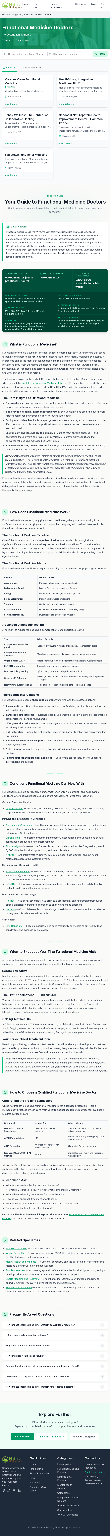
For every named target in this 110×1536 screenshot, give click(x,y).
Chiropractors (64, 1510)
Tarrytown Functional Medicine (26, 154)
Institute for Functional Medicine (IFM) (42, 383)
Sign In (103, 6)
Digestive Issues (14, 808)
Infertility (10, 884)
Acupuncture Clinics (68, 1505)
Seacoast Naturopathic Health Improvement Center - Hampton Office (81, 119)
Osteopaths (63, 1492)
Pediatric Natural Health (19, 1287)
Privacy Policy (91, 1476)
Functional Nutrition (16, 1248)
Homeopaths (64, 1464)
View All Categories (84, 1436)
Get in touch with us (96, 1472)
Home (25, 4)
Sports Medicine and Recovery (22, 1278)
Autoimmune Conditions (19, 825)
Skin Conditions (14, 925)
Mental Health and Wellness (21, 1261)
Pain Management (15, 1270)
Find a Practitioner (57, 6)
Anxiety (10, 900)
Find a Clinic (37, 6)
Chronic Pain (13, 837)
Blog (93, 4)
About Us (35, 1482)
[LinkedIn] (19, 1490)
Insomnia (11, 909)
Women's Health (15, 1253)
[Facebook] (3, 1490)
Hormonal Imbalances (18, 871)
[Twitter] (8, 1490)
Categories (81, 4)
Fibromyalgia (13, 846)
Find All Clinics (23, 1436)
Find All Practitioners (52, 1436)
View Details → (12, 104)
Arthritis (10, 854)
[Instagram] (14, 1490)
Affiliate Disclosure (93, 1483)
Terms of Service (93, 1480)
